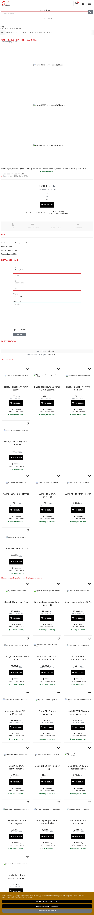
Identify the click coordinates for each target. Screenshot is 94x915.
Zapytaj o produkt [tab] (33, 228)
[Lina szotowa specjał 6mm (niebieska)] (47, 591)
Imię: (18, 281)
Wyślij (19, 335)
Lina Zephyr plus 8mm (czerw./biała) (47, 822)
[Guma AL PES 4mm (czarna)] (78, 482)
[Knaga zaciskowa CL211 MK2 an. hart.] (16, 700)
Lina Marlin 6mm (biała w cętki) (47, 767)
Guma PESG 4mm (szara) (16, 548)
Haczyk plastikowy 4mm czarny (16, 388)
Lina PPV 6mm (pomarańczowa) (78, 658)
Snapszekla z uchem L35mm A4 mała (47, 658)
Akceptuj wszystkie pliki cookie (47, 901)
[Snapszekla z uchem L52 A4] (78, 591)
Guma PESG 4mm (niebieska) (47, 495)
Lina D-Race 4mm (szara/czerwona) (16, 876)
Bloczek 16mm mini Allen (16, 602)
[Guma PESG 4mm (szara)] (16, 537)
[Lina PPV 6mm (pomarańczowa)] (78, 645)
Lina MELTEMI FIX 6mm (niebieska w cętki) (78, 712)
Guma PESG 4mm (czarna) (16, 493)
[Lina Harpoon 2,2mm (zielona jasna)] (16, 809)
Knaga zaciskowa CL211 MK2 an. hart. (16, 712)
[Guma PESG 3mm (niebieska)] (47, 700)
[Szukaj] (90, 12)
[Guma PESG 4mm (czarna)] (16, 482)
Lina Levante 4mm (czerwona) (78, 822)
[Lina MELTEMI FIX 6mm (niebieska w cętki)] (78, 700)
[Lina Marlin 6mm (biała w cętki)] (47, 754)
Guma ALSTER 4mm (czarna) (41, 32)
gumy (25, 32)
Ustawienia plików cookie (47, 911)
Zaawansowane (47, 18)
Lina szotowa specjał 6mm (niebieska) (47, 603)
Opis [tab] (13, 228)
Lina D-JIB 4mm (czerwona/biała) (16, 767)
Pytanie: (19, 295)
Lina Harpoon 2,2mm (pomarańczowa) (78, 767)
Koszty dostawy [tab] (56, 228)
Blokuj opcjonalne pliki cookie (47, 906)
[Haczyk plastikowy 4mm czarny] (16, 375)
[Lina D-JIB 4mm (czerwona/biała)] (16, 754)
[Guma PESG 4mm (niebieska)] (47, 482)
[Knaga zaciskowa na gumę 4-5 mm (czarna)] (47, 375)
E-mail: (18, 268)
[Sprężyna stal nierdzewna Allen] (16, 645)
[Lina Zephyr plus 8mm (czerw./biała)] (47, 809)
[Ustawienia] (83, 3)
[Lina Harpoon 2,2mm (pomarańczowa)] (78, 754)
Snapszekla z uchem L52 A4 (78, 602)
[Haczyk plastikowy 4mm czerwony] (16, 430)
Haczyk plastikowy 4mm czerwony (16, 443)
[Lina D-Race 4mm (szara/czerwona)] (16, 864)
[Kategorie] (89, 3)
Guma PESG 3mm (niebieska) (47, 712)
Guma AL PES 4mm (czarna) (78, 493)
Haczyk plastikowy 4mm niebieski (78, 388)
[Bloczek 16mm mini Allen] (16, 591)
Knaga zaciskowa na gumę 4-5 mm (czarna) (47, 388)
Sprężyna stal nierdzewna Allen (16, 658)
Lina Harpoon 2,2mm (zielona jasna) (16, 822)
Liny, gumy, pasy (13, 32)
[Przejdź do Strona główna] (2, 32)
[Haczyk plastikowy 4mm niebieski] (78, 375)
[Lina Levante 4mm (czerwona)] (78, 809)
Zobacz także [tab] (78, 228)
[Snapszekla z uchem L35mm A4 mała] (47, 645)
